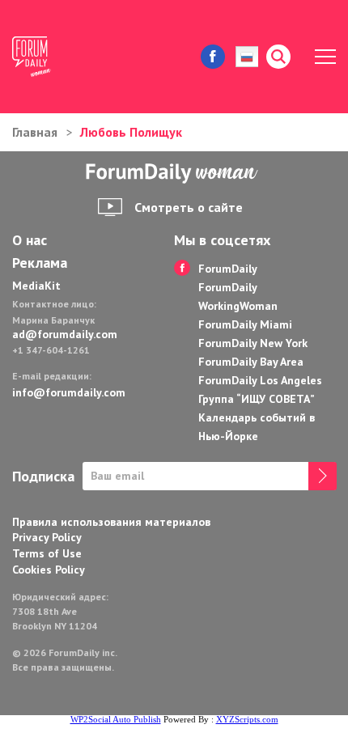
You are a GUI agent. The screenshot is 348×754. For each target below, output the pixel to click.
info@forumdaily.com (68, 392)
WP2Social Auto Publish (115, 719)
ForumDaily (227, 268)
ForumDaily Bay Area (250, 361)
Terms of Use (47, 553)
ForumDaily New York (253, 343)
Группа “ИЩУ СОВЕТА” (256, 399)
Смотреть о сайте (188, 207)
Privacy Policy (47, 537)
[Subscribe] (322, 476)
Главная (34, 132)
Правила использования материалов (111, 522)
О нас (29, 240)
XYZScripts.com (247, 719)
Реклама (39, 263)
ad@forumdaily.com (64, 334)
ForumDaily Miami (245, 324)
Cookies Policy (48, 569)
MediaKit (36, 285)
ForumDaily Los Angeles (260, 380)
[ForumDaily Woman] (174, 173)
